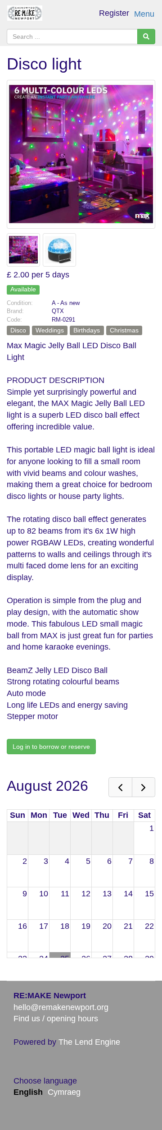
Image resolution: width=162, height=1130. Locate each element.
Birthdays (86, 330)
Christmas (124, 330)
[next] (143, 787)
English (28, 1092)
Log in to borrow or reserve (51, 746)
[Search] (146, 36)
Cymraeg (64, 1092)
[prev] (120, 787)
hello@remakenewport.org (61, 1007)
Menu (144, 13)
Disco (18, 330)
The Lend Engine (89, 1042)
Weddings (50, 330)
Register (114, 13)
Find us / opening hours (56, 1018)
